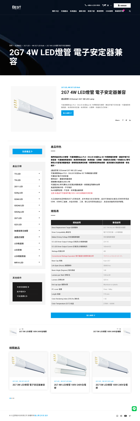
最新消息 (82, 11)
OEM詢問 (109, 11)
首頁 (11, 46)
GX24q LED (19, 212)
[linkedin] (130, 120)
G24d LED (18, 199)
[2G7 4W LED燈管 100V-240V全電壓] (70, 364)
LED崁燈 (18, 250)
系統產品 (73, 11)
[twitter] (126, 120)
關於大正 (55, 11)
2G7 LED (27, 46)
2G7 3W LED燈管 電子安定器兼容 (29, 385)
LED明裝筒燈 (20, 256)
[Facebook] (122, 120)
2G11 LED (18, 186)
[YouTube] (125, 415)
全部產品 (26, 151)
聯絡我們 (119, 11)
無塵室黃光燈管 (21, 231)
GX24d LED (19, 205)
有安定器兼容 (22, 287)
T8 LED (17, 180)
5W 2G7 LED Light (108, 381)
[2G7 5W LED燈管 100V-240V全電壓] (111, 364)
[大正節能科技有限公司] (16, 7)
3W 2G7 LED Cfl (24, 381)
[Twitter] (130, 415)
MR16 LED (18, 262)
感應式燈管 (19, 237)
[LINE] (117, 415)
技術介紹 (91, 11)
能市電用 (20, 292)
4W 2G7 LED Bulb (38, 46)
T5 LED (17, 174)
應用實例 (100, 11)
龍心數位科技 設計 (41, 416)
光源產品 (64, 11)
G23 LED (18, 224)
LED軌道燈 (19, 243)
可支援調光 (21, 296)
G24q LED (18, 193)
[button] (10, 398)
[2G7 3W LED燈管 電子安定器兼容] (28, 364)
